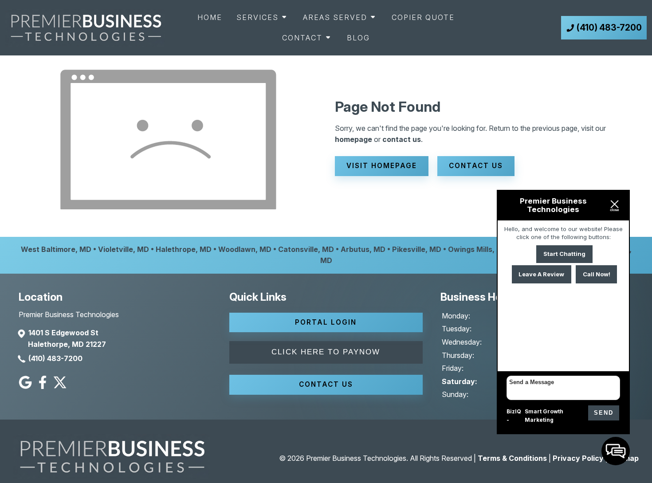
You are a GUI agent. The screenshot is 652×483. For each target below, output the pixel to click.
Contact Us (476, 165)
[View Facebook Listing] (43, 386)
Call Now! (596, 274)
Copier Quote (423, 17)
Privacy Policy (578, 458)
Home (209, 17)
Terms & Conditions (512, 458)
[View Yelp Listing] (61, 386)
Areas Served (335, 17)
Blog (358, 37)
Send (603, 412)
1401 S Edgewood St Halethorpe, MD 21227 (67, 338)
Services (257, 17)
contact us (401, 139)
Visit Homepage (381, 165)
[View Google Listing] (26, 386)
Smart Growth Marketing (544, 416)
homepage (353, 139)
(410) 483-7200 (55, 358)
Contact (302, 37)
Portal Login (326, 322)
